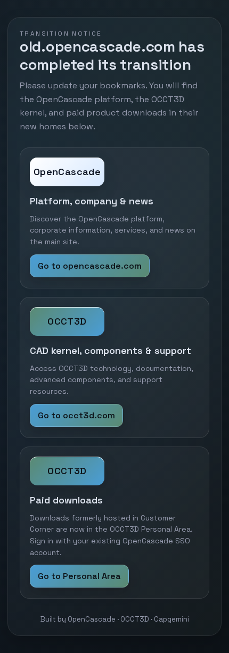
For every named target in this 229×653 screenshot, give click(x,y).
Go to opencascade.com (90, 265)
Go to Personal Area (79, 576)
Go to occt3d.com (76, 415)
